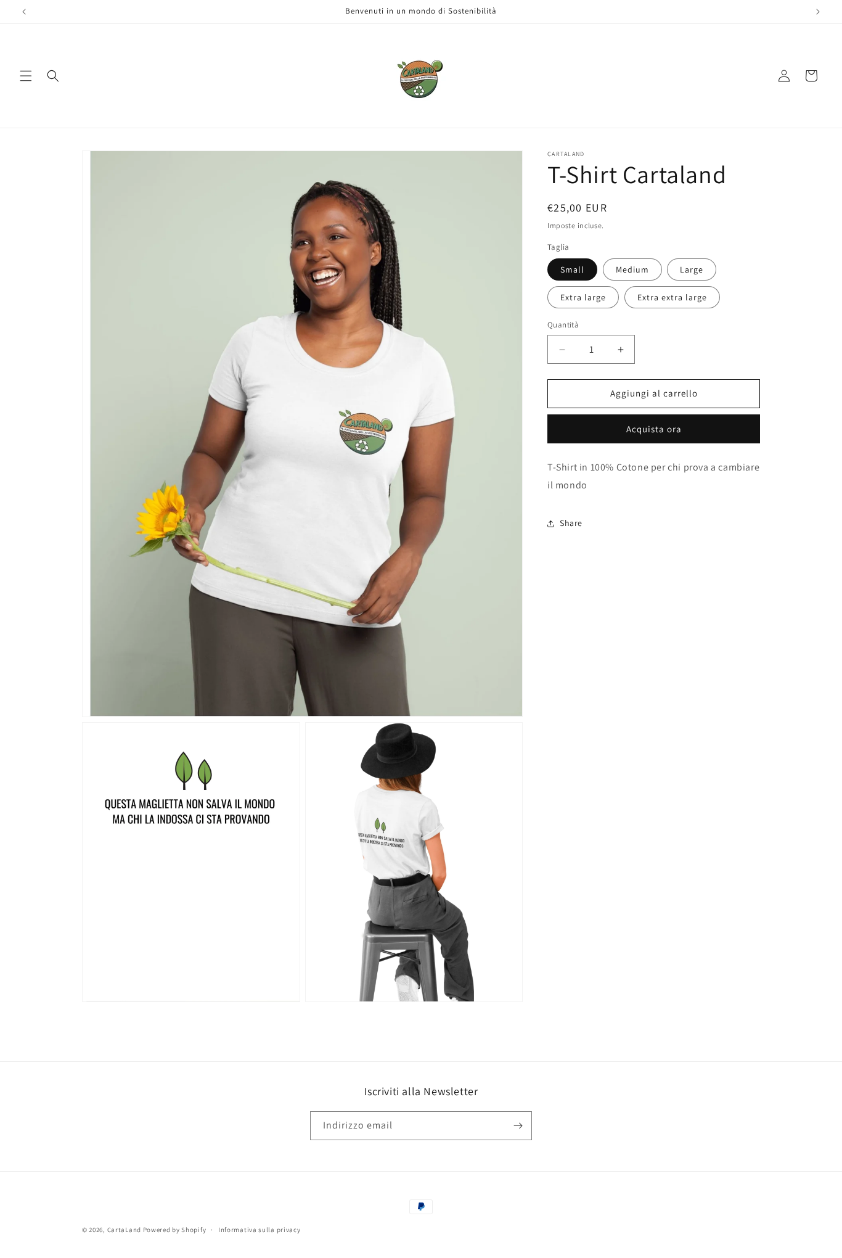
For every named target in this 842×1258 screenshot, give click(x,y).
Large (691, 270)
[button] (25, 75)
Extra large (583, 297)
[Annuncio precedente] (24, 11)
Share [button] (571, 522)
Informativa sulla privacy (259, 1229)
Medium (632, 270)
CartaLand (124, 1229)
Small (572, 270)
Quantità (563, 325)
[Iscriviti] (517, 1125)
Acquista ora (654, 429)
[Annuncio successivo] (818, 11)
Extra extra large (672, 297)
